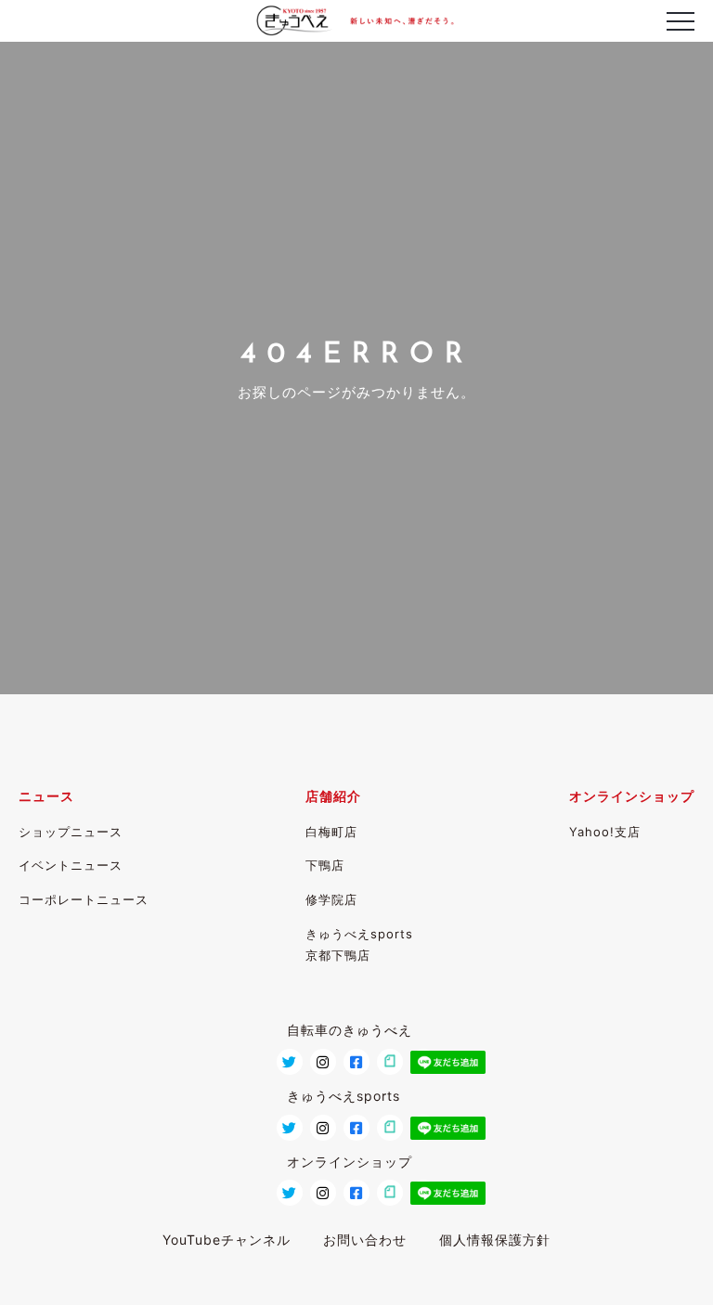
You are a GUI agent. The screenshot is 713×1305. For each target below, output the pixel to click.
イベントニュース (71, 865)
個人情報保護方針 (495, 1239)
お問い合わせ (365, 1239)
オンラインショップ (631, 796)
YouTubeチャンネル (226, 1239)
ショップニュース (71, 831)
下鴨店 (324, 865)
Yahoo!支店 (605, 831)
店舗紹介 (333, 796)
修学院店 (331, 899)
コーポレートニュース (84, 899)
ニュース (46, 796)
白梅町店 (331, 831)
